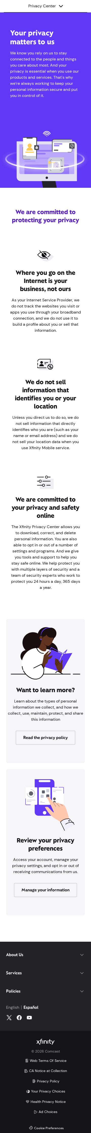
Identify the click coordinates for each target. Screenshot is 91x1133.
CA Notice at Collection (48, 1070)
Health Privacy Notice (48, 1101)
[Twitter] (9, 1018)
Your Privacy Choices (48, 1091)
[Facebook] (19, 1018)
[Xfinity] (45, 1042)
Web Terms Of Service (48, 1060)
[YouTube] (29, 1018)
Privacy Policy (48, 1081)
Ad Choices (48, 1111)
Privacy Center (50, 6)
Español (31, 1007)
